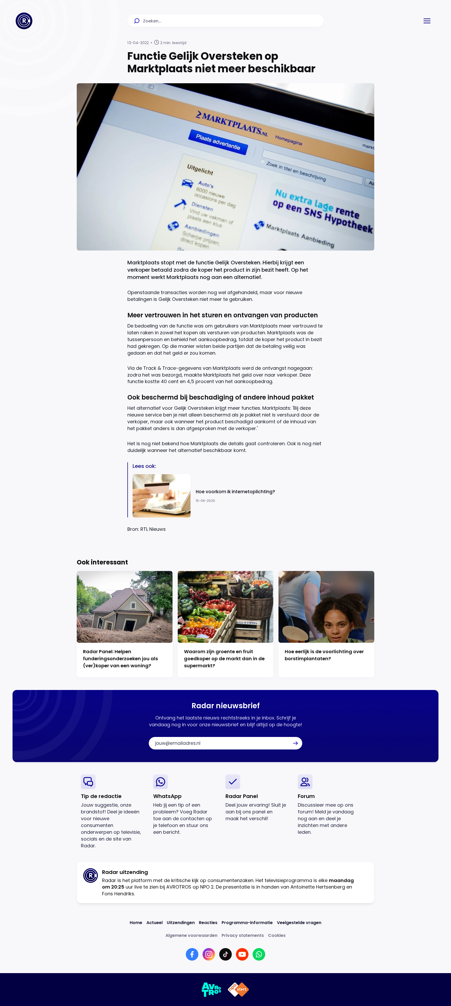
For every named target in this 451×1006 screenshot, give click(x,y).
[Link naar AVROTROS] (211, 989)
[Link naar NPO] (238, 989)
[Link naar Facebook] (192, 954)
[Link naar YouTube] (242, 954)
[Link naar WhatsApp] (259, 954)
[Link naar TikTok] (225, 954)
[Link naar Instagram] (209, 954)
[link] (113, 812)
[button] (427, 21)
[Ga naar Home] (24, 21)
